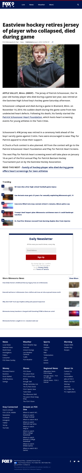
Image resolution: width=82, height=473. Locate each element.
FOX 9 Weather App (30, 345)
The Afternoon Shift (30, 394)
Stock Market (7, 376)
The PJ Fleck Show (29, 387)
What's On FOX (69, 382)
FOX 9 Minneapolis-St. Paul (10, 42)
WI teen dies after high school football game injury (35, 187)
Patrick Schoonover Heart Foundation (22, 117)
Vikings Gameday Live (30, 384)
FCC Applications (70, 392)
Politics (5, 355)
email (78, 461)
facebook (70, 461)
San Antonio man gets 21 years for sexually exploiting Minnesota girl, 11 (44, 195)
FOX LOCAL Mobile (9, 412)
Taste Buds (27, 392)
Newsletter (6, 415)
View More (73, 278)
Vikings (46, 345)
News (22, 42)
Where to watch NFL (30, 412)
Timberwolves (48, 355)
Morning (68, 342)
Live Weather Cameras (27, 353)
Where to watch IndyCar (28, 427)
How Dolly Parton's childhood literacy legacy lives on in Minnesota (25, 283)
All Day (25, 379)
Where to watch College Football (28, 416)
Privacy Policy (43, 267)
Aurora (46, 363)
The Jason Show (28, 374)
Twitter (5, 423)
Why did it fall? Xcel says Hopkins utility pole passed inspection (24, 302)
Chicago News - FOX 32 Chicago (51, 377)
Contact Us (68, 371)
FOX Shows (27, 371)
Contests (67, 374)
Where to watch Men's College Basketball (28, 433)
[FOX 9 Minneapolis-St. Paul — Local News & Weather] (10, 4)
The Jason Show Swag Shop (30, 398)
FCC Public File (69, 389)
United (46, 360)
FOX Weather (27, 360)
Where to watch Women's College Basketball (29, 439)
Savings (5, 382)
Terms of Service (42, 269)
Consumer (6, 358)
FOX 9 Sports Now (29, 389)
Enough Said (27, 382)
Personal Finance (8, 371)
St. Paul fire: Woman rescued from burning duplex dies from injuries (42, 221)
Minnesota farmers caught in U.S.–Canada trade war (20, 321)
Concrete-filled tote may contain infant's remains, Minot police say (42, 204)
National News (8, 347)
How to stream (8, 410)
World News (7, 350)
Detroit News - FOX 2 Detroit (51, 381)
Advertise (67, 387)
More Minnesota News (13, 278)
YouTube (6, 428)
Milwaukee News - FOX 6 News (50, 372)
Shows (26, 368)
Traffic (25, 357)
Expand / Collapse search (78, 4)
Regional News (51, 368)
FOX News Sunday (9, 360)
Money (6, 368)
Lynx (45, 358)
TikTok (5, 425)
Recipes (66, 350)
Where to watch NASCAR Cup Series (30, 423)
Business (6, 374)
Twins (46, 350)
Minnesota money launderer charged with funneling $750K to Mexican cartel (29, 311)
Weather (27, 342)
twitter (74, 461)
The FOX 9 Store (28, 401)
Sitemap (67, 384)
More (51, 5)
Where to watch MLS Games (30, 449)
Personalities (68, 376)
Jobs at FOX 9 (68, 379)
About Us (68, 368)
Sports (47, 342)
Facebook (6, 418)
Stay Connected (10, 407)
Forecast (26, 347)
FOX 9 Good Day (29, 376)
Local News (7, 345)
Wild (45, 352)
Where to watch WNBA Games (28, 445)
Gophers (46, 347)
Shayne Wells (68, 345)
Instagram (6, 420)
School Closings (28, 350)
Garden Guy (68, 347)
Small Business (8, 379)
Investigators (7, 352)
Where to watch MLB (30, 419)
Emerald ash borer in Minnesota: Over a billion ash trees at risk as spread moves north (32, 292)
